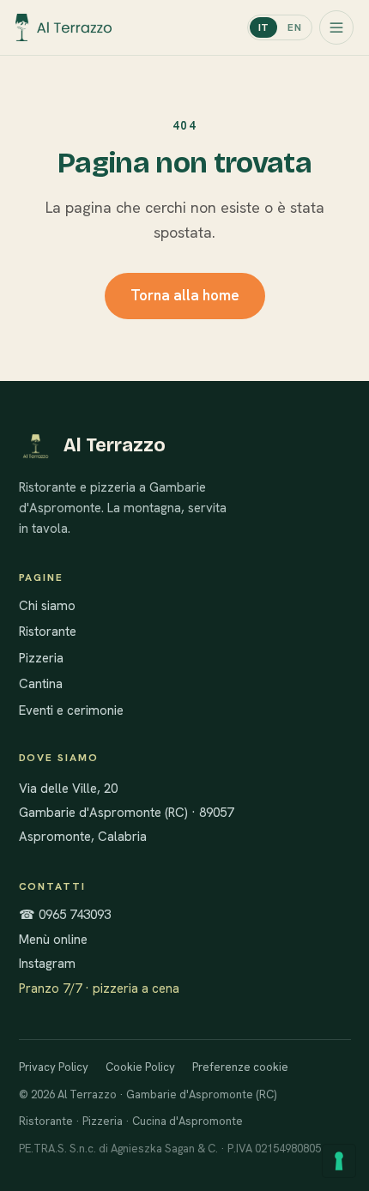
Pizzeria (41, 658)
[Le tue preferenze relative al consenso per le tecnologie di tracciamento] (339, 1161)
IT (263, 27)
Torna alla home (184, 295)
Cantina (41, 683)
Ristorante (47, 631)
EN (294, 27)
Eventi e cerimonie (71, 710)
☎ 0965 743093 (65, 914)
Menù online (53, 939)
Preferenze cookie (240, 1067)
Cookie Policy (140, 1067)
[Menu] (336, 27)
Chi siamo (47, 605)
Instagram (47, 963)
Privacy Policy (53, 1067)
